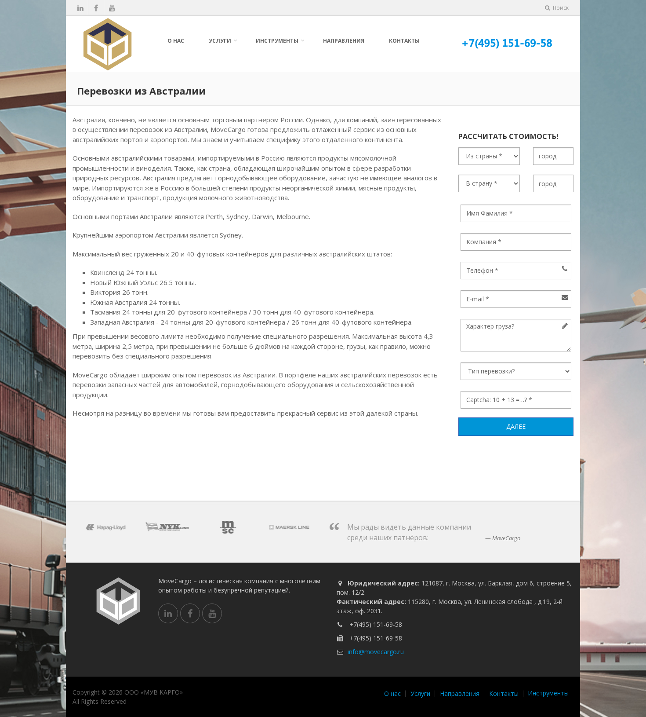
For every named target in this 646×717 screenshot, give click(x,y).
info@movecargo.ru (376, 651)
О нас (175, 40)
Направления (343, 40)
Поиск (560, 7)
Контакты (404, 40)
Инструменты (277, 40)
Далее (516, 426)
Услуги (220, 40)
